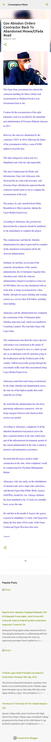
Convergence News (18, 4)
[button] (5, 45)
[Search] (47, 4)
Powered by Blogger (27, 738)
